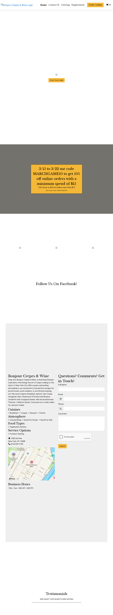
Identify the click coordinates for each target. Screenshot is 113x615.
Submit (62, 446)
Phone (61, 404)
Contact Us (54, 5)
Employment (78, 5)
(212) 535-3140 (17, 444)
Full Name (62, 385)
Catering (65, 5)
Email (60, 395)
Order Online (95, 5)
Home (43, 5)
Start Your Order (56, 80)
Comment (62, 414)
